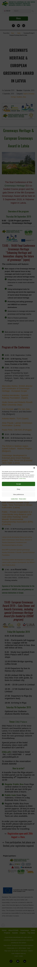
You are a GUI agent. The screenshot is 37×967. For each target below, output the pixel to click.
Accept (18, 484)
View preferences (18, 494)
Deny (18, 489)
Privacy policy (22, 498)
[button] (34, 468)
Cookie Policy (22, 478)
